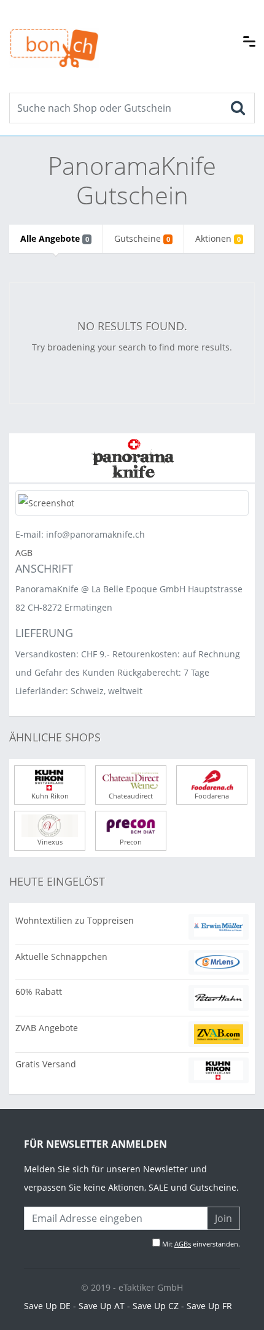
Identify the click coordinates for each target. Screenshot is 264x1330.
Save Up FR (209, 1306)
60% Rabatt (38, 991)
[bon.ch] (54, 35)
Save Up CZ (156, 1306)
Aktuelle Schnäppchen (61, 956)
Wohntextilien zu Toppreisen (74, 920)
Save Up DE (47, 1306)
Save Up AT (102, 1306)
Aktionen (217, 238)
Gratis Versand (45, 1064)
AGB (24, 553)
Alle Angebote (54, 238)
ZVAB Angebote (46, 1028)
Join (223, 1218)
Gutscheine (141, 238)
